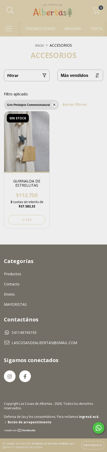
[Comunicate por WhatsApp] (98, 428)
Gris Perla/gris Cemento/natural (28, 104)
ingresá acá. (89, 416)
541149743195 (24, 332)
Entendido (92, 445)
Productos (12, 273)
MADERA (72, 28)
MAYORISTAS (15, 304)
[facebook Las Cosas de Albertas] (25, 376)
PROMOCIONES (41, 28)
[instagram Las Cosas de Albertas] (10, 376)
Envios (9, 294)
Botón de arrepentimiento (29, 422)
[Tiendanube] (20, 431)
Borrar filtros (75, 104)
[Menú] (9, 28)
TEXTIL (97, 28)
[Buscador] (10, 10)
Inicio (39, 45)
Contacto (11, 284)
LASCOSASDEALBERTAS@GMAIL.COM (44, 342)
